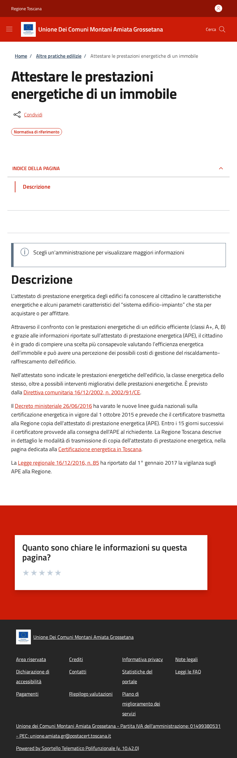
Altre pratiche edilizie (58, 56)
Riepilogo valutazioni (91, 693)
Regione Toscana (26, 8)
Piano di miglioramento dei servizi (141, 703)
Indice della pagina (36, 168)
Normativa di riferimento (36, 130)
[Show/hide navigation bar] (9, 29)
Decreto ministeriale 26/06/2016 (53, 406)
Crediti (76, 659)
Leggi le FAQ (188, 671)
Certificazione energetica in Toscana (99, 449)
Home (21, 56)
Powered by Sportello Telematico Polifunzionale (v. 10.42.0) (77, 748)
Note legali (186, 659)
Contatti (77, 671)
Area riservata (31, 659)
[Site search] (222, 29)
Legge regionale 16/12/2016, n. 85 (58, 463)
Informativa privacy (142, 659)
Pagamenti (27, 693)
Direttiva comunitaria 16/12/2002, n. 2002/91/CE (81, 392)
